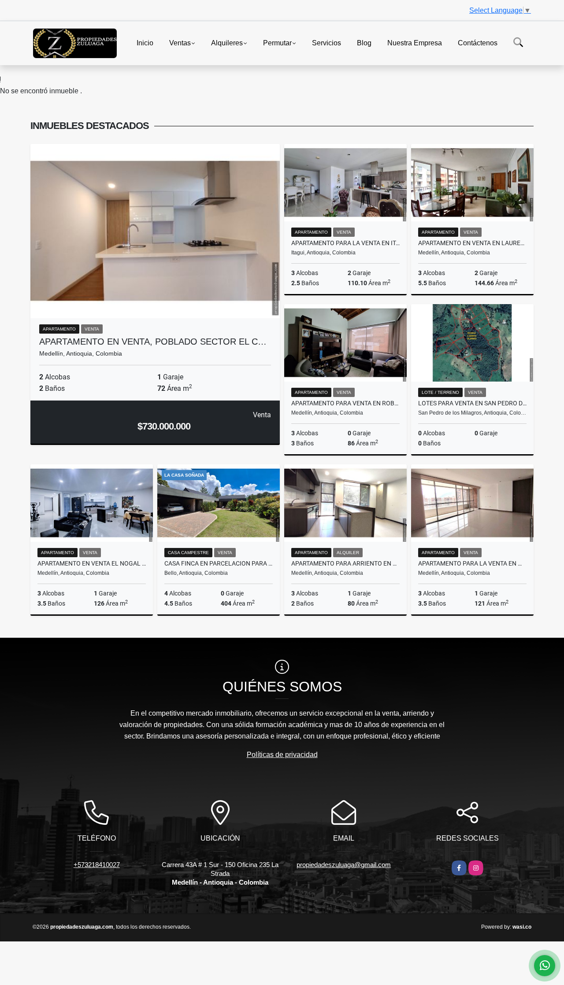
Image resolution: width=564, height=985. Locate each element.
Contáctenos (477, 42)
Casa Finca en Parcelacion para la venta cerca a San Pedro (218, 563)
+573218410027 (97, 864)
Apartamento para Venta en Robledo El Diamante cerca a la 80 (345, 403)
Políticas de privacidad (282, 754)
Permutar (277, 42)
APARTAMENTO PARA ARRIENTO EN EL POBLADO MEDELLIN (345, 563)
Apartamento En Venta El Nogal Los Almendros (91, 563)
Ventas (180, 42)
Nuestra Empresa (414, 42)
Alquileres (227, 42)
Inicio (145, 42)
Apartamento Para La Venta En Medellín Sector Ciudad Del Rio (472, 563)
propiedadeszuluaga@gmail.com (344, 864)
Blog (364, 42)
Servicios (326, 42)
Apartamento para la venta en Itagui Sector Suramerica (345, 242)
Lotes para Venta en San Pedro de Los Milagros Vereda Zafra (472, 403)
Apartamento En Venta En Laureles (472, 242)
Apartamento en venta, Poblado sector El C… (153, 341)
